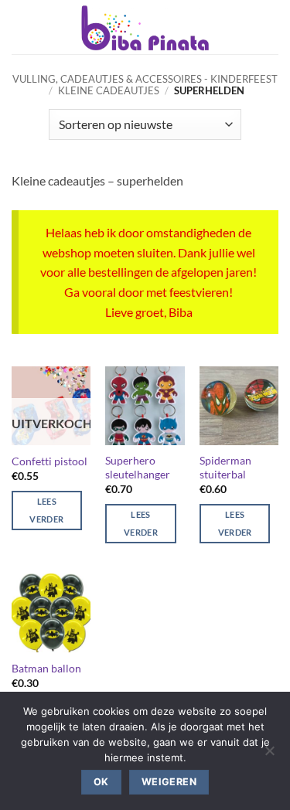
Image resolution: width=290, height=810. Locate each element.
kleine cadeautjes (108, 90)
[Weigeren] (269, 755)
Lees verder (46, 510)
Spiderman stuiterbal (225, 467)
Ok (101, 782)
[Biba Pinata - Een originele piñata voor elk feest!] (145, 27)
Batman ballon (46, 668)
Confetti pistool (49, 461)
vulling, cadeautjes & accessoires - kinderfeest (145, 79)
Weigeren (169, 782)
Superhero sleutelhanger (137, 467)
